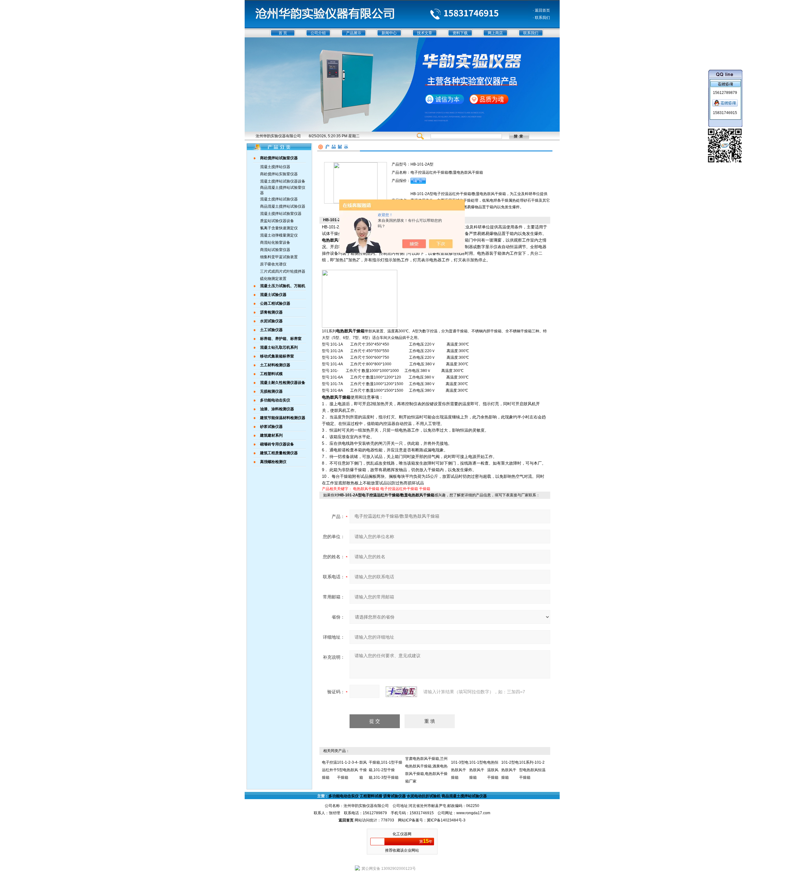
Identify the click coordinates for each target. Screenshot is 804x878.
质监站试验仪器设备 (277, 221)
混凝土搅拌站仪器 (275, 167)
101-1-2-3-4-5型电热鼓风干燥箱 (348, 770)
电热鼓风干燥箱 (366, 489)
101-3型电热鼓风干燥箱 (460, 770)
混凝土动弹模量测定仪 (279, 235)
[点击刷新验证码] (401, 691)
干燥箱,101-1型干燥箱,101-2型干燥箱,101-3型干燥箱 (385, 770)
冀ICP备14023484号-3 (446, 820)
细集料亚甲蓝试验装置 (279, 257)
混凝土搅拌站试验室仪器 (281, 213)
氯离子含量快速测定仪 (279, 228)
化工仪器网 (402, 834)
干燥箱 (424, 489)
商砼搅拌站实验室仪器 (279, 174)
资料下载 (460, 33)
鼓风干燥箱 (363, 770)
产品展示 (353, 33)
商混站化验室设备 (275, 242)
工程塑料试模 (371, 796)
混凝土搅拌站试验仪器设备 (282, 181)
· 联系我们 (541, 17)
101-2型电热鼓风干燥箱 (510, 770)
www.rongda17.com (473, 813)
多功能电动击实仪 (344, 796)
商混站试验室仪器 (275, 250)
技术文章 (424, 33)
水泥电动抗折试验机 (424, 796)
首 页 (283, 33)
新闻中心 (389, 33)
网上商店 (495, 33)
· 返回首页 (541, 10)
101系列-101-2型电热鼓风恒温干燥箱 (532, 770)
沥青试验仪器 (394, 796)
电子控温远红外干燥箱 (399, 489)
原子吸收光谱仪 (273, 264)
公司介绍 (318, 33)
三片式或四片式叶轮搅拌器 (282, 271)
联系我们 (530, 33)
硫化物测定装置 (273, 278)
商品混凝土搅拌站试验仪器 (282, 206)
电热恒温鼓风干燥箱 (492, 770)
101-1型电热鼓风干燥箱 (478, 770)
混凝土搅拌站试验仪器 (279, 199)
